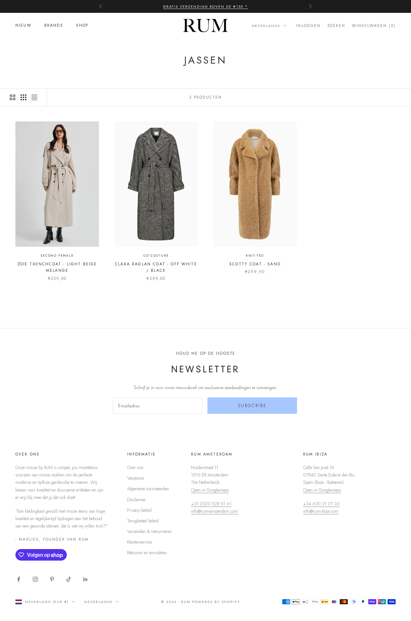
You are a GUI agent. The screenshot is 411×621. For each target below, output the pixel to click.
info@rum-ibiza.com (320, 511)
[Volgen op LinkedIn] (85, 579)
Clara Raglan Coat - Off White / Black (156, 267)
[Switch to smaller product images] (23, 97)
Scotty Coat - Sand (255, 264)
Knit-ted (255, 255)
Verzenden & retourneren (149, 531)
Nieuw (23, 26)
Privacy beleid (139, 510)
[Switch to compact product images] (34, 97)
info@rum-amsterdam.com (214, 511)
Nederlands (266, 25)
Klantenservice (139, 542)
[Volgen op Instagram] (35, 579)
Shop (82, 26)
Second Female (57, 255)
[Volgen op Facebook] (18, 579)
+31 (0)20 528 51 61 (211, 504)
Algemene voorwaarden (148, 488)
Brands (53, 26)
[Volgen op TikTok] (69, 579)
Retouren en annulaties (147, 552)
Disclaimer (136, 499)
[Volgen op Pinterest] (52, 579)
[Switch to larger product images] (12, 97)
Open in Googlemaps (210, 490)
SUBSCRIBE (252, 405)
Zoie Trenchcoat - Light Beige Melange (57, 267)
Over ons (135, 467)
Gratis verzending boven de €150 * (205, 6)
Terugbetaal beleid (143, 521)
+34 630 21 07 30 (321, 504)
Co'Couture (156, 255)
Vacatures (135, 478)
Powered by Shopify (216, 601)
